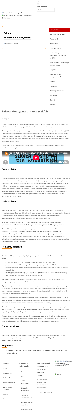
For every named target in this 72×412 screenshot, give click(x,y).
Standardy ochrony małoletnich (27, 404)
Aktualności (54, 39)
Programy (53, 70)
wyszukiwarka (42, 6)
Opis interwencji (55, 48)
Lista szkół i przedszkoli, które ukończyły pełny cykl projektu (58, 55)
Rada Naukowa (8, 378)
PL (38, 1)
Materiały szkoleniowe (57, 91)
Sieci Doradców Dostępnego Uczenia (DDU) (59, 64)
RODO (23, 376)
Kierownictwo (7, 373)
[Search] (38, 3)
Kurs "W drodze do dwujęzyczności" (56, 76)
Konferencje (54, 44)
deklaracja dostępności (25, 389)
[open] (3, 2)
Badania (52, 82)
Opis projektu (54, 30)
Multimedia (53, 95)
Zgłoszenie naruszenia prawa (26, 396)
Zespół (52, 100)
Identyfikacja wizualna (7, 388)
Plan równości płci (26, 410)
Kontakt (52, 105)
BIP (22, 372)
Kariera (5, 394)
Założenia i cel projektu (57, 34)
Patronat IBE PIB (9, 382)
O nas (5, 369)
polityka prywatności (24, 382)
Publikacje (53, 86)
